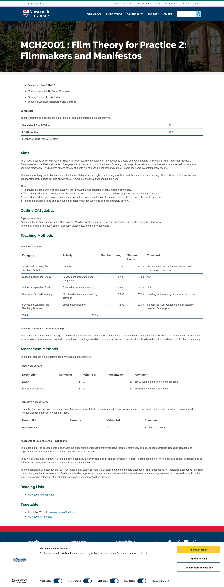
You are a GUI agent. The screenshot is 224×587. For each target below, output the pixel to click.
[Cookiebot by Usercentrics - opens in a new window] (19, 581)
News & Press (171, 3)
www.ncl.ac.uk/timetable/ (62, 512)
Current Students (143, 3)
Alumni (168, 13)
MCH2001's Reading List (41, 494)
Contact (197, 3)
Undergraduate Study (38, 4)
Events (186, 3)
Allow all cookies (199, 549)
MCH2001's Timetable (40, 516)
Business (153, 13)
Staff (158, 3)
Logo (37, 14)
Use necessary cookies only (198, 567)
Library (127, 3)
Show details (159, 581)
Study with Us (114, 13)
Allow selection (198, 558)
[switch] (87, 580)
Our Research (135, 13)
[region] (112, 286)
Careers (115, 3)
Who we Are (93, 13)
